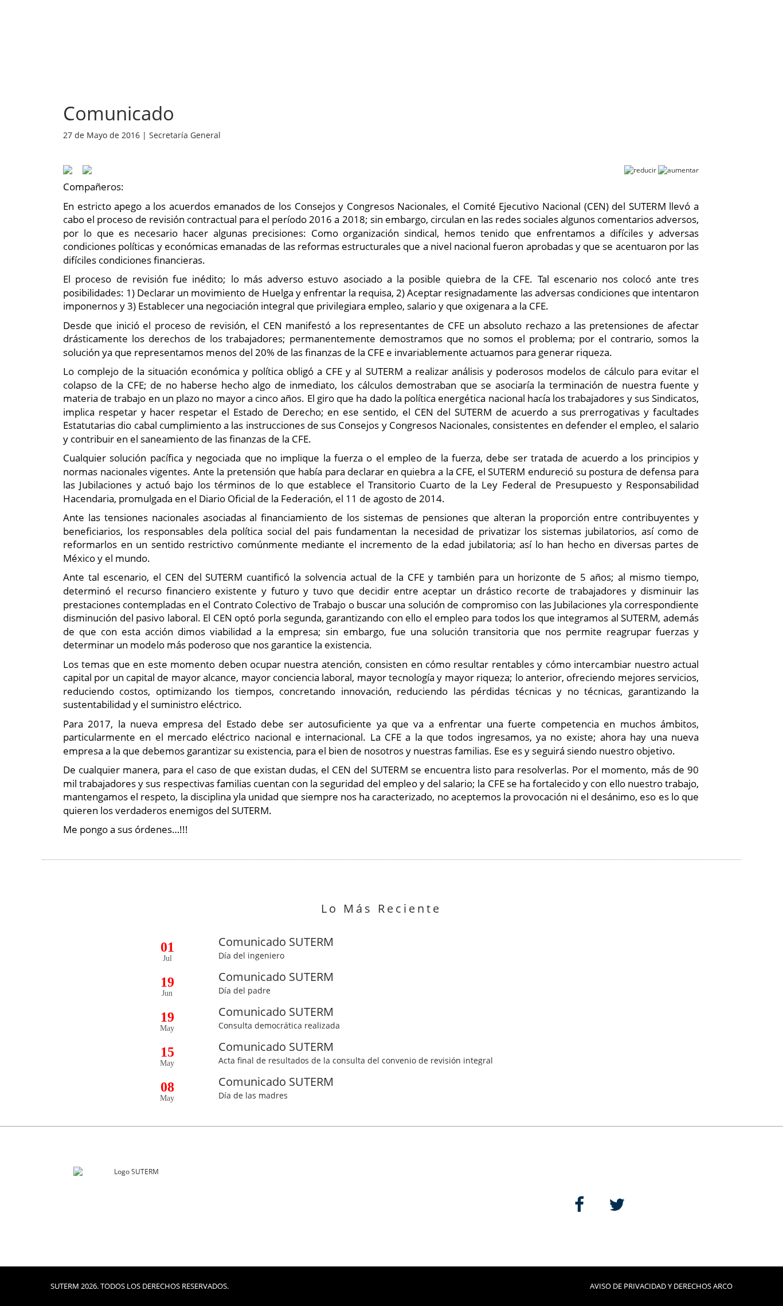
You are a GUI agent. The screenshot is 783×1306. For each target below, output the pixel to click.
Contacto (584, 30)
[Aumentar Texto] (678, 170)
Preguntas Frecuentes (679, 30)
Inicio (141, 30)
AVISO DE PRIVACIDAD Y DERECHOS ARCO (661, 1286)
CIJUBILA (414, 30)
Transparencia (339, 30)
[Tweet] (83, 169)
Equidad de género (497, 30)
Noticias (264, 30)
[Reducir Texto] (640, 170)
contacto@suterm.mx (271, 1226)
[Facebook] (67, 169)
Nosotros (200, 30)
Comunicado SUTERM (276, 941)
